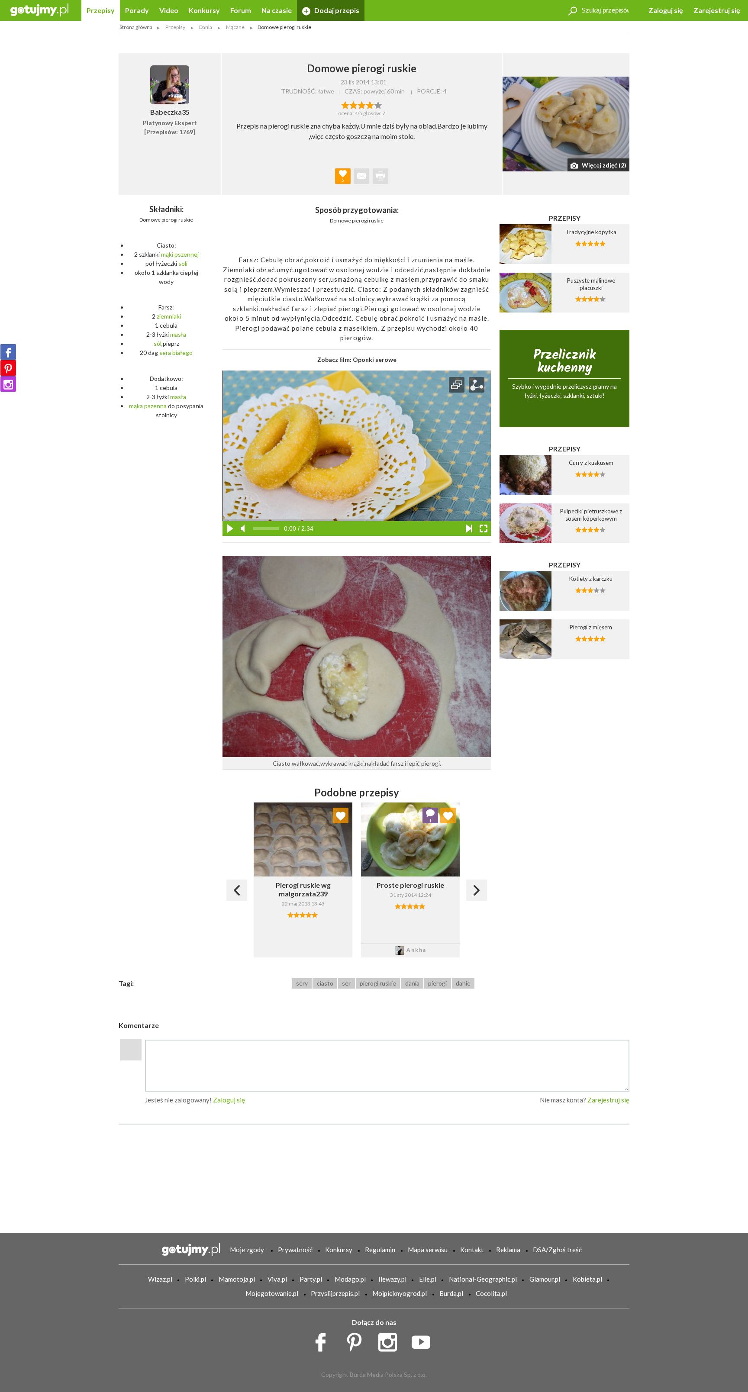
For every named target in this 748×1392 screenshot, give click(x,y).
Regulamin (380, 1249)
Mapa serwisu (428, 1249)
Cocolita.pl (491, 1293)
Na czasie (276, 10)
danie (463, 983)
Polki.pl (195, 1279)
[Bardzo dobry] (370, 104)
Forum (240, 10)
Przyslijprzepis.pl (335, 1293)
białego (182, 352)
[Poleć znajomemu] (361, 176)
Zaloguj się (665, 10)
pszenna (155, 405)
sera (165, 352)
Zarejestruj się (716, 10)
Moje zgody (247, 1249)
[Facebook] (8, 352)
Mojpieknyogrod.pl (399, 1293)
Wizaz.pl (160, 1279)
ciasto (325, 983)
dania (412, 983)
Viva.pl (277, 1279)
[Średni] (353, 104)
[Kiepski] (345, 104)
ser (346, 983)
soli (182, 263)
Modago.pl (350, 1279)
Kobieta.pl (587, 1279)
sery (302, 983)
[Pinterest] (8, 368)
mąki (167, 254)
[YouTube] (424, 1340)
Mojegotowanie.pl (271, 1293)
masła (178, 334)
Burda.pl (451, 1293)
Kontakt (472, 1249)
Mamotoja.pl (237, 1279)
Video (168, 10)
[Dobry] (362, 104)
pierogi (437, 983)
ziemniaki (169, 316)
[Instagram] (8, 384)
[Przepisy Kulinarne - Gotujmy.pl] (39, 9)
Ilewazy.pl (392, 1279)
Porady (137, 10)
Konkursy (204, 10)
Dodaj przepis (336, 10)
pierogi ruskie (378, 983)
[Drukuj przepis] (380, 176)
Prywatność (295, 1249)
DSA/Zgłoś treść (557, 1249)
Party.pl (311, 1279)
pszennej (186, 254)
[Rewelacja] (378, 104)
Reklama (508, 1249)
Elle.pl (427, 1279)
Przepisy (101, 10)
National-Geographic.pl (483, 1279)
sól (157, 343)
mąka (136, 405)
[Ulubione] (340, 815)
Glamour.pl (544, 1279)
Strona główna (135, 27)
